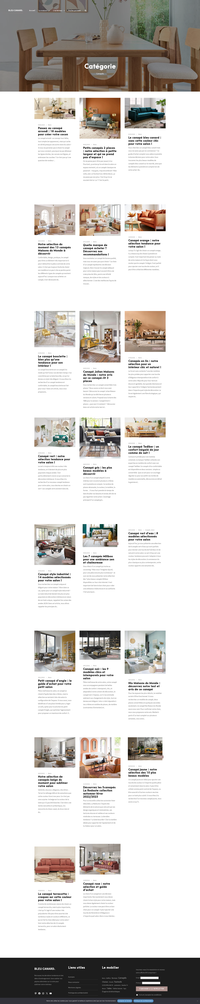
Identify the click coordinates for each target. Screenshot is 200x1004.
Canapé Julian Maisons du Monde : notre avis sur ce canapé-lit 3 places (98, 376)
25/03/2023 (86, 368)
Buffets (108, 978)
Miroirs (104, 988)
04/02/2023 (86, 553)
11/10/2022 (86, 784)
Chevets (111, 982)
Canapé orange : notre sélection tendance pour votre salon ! (144, 243)
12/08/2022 (86, 880)
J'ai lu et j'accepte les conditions (149, 995)
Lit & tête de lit (107, 985)
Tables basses (117, 988)
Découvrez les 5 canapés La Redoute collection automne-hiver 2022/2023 (99, 792)
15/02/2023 (41, 571)
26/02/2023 (86, 464)
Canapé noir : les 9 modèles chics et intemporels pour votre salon (98, 674)
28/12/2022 (86, 665)
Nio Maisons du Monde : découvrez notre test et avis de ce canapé (144, 686)
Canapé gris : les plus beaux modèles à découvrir (97, 471)
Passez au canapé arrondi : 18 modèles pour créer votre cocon (53, 131)
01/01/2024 (131, 134)
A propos (71, 977)
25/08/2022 (41, 890)
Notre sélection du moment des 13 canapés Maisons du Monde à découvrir (54, 249)
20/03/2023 (41, 453)
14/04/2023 (131, 237)
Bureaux (114, 978)
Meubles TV (125, 985)
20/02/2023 (131, 443)
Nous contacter (73, 982)
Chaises (105, 982)
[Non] (197, 1001)
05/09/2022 (131, 766)
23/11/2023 (86, 242)
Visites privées (74, 10)
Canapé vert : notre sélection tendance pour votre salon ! (54, 459)
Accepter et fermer (124, 1001)
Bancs (103, 978)
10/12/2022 (131, 680)
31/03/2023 (41, 353)
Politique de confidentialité (78, 993)
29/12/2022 (41, 677)
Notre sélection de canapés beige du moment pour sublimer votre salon (53, 781)
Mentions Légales (74, 987)
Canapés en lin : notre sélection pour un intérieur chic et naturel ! (144, 364)
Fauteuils (118, 982)
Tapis (124, 988)
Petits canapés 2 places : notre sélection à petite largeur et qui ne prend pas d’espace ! (99, 152)
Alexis (49, 125)
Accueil (32, 10)
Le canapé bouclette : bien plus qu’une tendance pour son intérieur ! (53, 361)
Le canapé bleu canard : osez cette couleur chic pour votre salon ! (144, 141)
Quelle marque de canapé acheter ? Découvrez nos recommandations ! (96, 250)
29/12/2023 (41, 241)
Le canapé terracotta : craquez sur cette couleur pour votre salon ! (54, 897)
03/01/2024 (86, 144)
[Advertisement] (100, 34)
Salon (70, 344)
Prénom (139, 983)
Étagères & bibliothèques (111, 992)
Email (138, 978)
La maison (43, 11)
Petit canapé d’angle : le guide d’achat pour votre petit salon (55, 684)
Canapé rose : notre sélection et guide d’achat (96, 887)
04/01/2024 (41, 125)
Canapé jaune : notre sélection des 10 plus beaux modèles (142, 772)
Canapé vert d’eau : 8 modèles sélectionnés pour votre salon (143, 536)
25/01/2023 (131, 530)
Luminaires (117, 985)
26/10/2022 (41, 773)
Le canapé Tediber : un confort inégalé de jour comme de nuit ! (143, 450)
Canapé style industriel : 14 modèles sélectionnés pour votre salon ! (54, 577)
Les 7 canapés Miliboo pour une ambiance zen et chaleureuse (98, 559)
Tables (109, 988)
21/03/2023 (131, 358)
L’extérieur (57, 11)
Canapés (69, 115)
